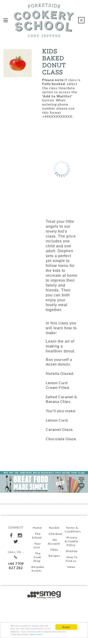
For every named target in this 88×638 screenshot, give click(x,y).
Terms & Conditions (73, 529)
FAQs (54, 549)
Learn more (36, 634)
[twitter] (16, 541)
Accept (66, 627)
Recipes (54, 555)
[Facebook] (11, 534)
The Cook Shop (37, 557)
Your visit (37, 545)
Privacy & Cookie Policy (71, 541)
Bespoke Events (37, 568)
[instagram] (20, 534)
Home (37, 527)
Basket (54, 527)
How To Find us (71, 559)
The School (37, 535)
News (71, 567)
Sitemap (71, 551)
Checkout (56, 533)
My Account (54, 541)
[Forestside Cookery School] (44, 19)
